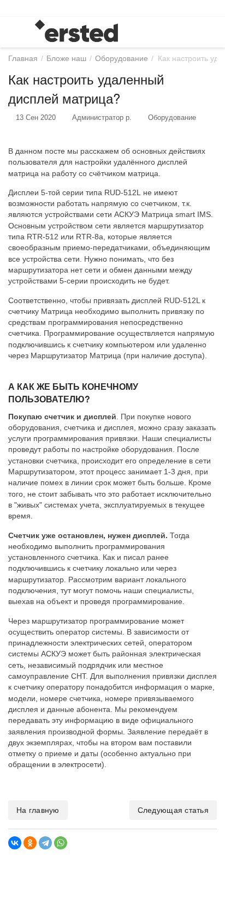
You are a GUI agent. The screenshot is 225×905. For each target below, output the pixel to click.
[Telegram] (45, 842)
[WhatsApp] (60, 842)
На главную (38, 810)
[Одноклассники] (30, 842)
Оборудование (172, 117)
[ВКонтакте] (14, 842)
